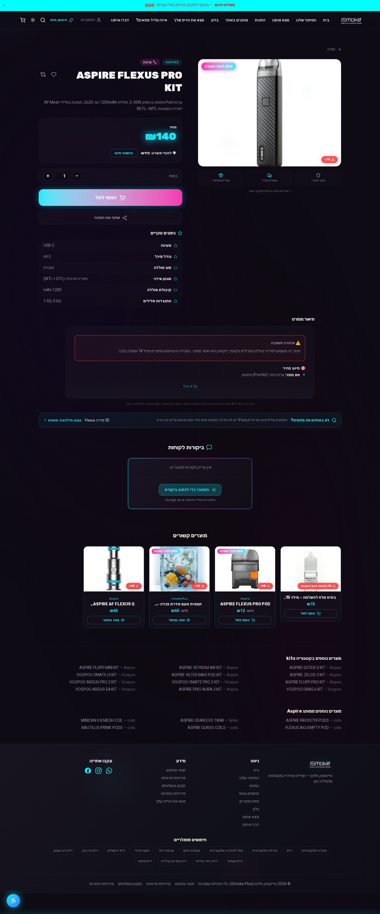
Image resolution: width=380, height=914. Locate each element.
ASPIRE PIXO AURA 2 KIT (208, 689)
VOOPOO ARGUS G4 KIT (105, 689)
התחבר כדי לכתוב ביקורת (187, 489)
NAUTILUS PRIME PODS (108, 728)
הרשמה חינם (124, 153)
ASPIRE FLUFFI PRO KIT (313, 682)
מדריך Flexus (94, 420)
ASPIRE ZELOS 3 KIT (315, 675)
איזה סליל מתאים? (151, 20)
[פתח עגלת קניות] (23, 20)
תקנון (149, 5)
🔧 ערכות (150, 62)
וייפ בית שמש (63, 850)
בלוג (215, 20)
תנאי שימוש (176, 770)
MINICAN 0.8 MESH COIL (108, 720)
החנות (260, 20)
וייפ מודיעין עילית (173, 861)
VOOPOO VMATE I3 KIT (106, 675)
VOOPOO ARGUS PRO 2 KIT (102, 682)
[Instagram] (98, 771)
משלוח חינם (191, 850)
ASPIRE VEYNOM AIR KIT (208, 668)
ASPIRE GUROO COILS (212, 728)
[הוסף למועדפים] (53, 74)
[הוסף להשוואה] (43, 74)
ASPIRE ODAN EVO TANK (209, 720)
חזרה (331, 49)
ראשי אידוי (142, 850)
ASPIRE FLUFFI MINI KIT (107, 668)
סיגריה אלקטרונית (314, 850)
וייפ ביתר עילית (207, 861)
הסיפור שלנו (306, 20)
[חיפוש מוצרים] (43, 20)
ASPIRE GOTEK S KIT (315, 668)
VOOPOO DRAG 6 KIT (314, 689)
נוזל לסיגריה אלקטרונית (226, 850)
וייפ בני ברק (90, 850)
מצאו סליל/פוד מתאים (65, 420)
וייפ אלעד (145, 861)
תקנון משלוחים (174, 786)
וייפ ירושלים (116, 850)
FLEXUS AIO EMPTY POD (313, 728)
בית (326, 20)
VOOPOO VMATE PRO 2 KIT (205, 682)
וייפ (289, 850)
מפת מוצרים (249, 801)
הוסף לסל (106, 197)
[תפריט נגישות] (13, 900)
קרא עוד (190, 386)
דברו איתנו (120, 20)
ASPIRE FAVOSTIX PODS (313, 720)
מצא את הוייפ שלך (189, 20)
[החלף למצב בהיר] (32, 20)
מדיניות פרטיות (173, 778)
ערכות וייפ (166, 850)
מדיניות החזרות (173, 793)
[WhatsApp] (109, 771)
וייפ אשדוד (234, 861)
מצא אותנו (280, 20)
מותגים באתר (236, 20)
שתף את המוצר (107, 217)
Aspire (172, 62)
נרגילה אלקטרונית (264, 850)
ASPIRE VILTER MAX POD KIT (205, 675)
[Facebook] (88, 771)
